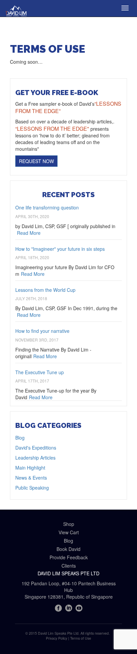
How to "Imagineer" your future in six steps (60, 248)
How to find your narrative (42, 331)
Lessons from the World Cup (45, 289)
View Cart (69, 532)
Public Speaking (32, 487)
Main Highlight (30, 467)
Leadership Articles (35, 457)
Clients (69, 565)
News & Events (31, 477)
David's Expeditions (35, 447)
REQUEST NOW (36, 161)
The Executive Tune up (39, 372)
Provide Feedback (69, 557)
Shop (68, 524)
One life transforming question (47, 207)
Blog (20, 437)
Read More (29, 232)
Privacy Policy (56, 638)
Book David (68, 549)
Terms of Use (80, 638)
